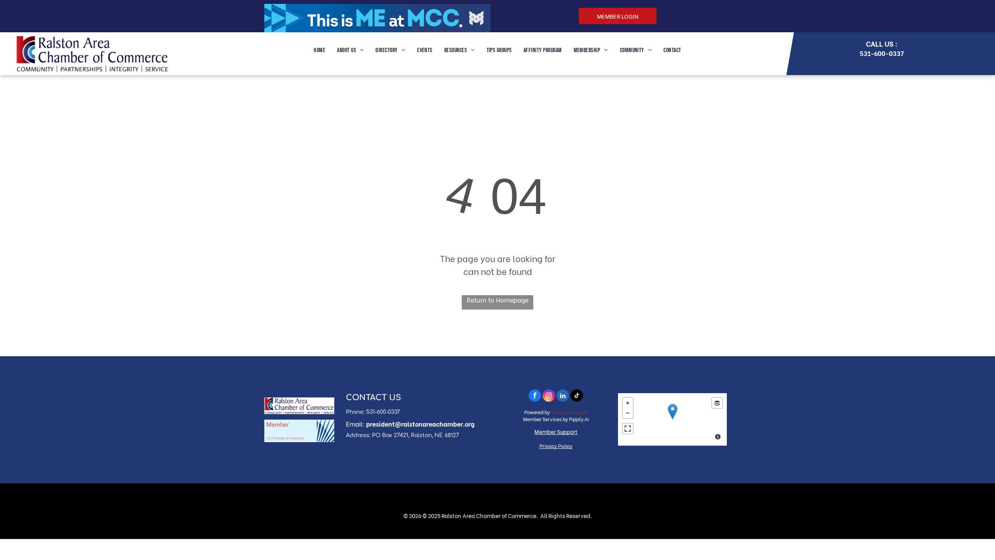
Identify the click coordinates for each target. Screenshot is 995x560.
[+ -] (672, 419)
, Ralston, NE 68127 (433, 435)
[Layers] (717, 403)
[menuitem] (319, 50)
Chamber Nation (569, 412)
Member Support (556, 431)
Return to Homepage (498, 299)
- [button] (628, 413)
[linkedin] (563, 396)
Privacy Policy (556, 445)
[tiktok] (577, 396)
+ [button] (628, 403)
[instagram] (549, 396)
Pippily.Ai (579, 419)
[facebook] (535, 396)
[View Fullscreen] (628, 429)
